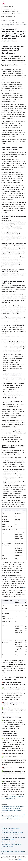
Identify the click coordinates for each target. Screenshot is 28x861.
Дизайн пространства (7, 6)
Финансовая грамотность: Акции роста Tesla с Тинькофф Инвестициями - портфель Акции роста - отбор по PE (12, 807)
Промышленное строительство (9, 11)
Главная (3, 20)
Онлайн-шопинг (5, 14)
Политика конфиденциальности (9, 834)
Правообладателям (6, 837)
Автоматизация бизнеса (8, 16)
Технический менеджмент (8, 849)
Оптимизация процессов (8, 9)
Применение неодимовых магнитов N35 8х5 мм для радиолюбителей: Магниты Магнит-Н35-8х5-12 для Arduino (13, 816)
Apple (23, 587)
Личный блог (10, 20)
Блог (2, 826)
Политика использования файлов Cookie (12, 832)
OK (20, 859)
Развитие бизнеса (17, 14)
